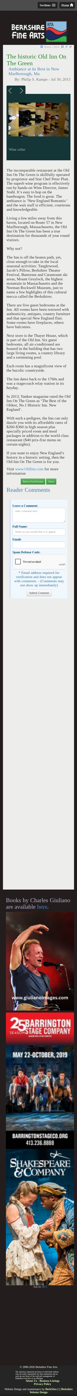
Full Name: (19, 526)
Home (65, 5)
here (42, 906)
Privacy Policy (42, 1384)
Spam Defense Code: (26, 552)
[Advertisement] (38, 746)
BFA (44, 1286)
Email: (16, 539)
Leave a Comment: (25, 505)
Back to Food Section (33, 481)
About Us (31, 1380)
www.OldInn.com (29, 469)
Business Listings (49, 1380)
